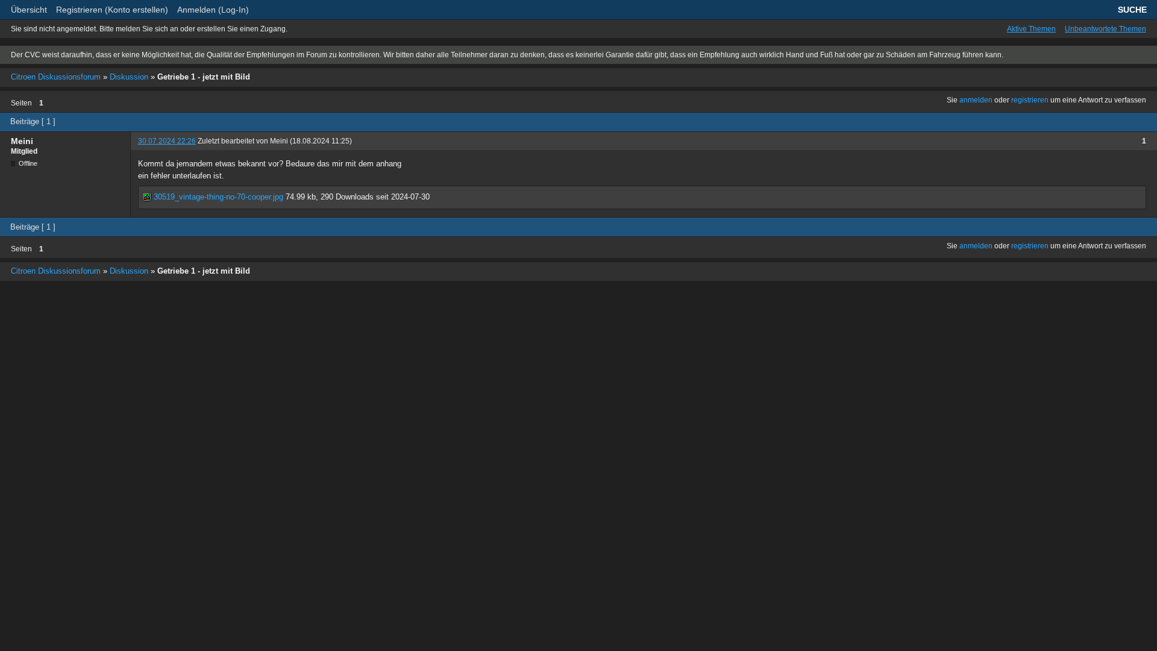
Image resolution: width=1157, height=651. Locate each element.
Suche (1132, 9)
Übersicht (29, 9)
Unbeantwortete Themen (1105, 29)
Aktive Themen (1031, 29)
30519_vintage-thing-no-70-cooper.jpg (217, 196)
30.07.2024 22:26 (167, 141)
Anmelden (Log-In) (213, 9)
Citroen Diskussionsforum (56, 76)
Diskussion (129, 76)
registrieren (1030, 100)
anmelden (975, 100)
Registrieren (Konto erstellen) (112, 9)
